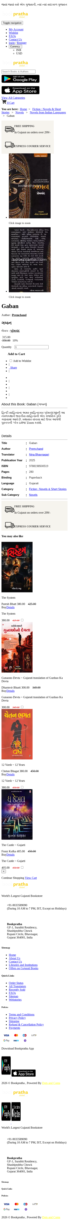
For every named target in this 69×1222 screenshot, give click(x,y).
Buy (3, 607)
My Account (16, 29)
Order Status (16, 983)
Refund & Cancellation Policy (26, 1024)
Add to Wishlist (22, 360)
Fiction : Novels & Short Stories (48, 489)
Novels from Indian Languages (48, 112)
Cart (10, 102)
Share (13, 367)
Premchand (19, 315)
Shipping (14, 1021)
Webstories (15, 999)
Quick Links (6, 1189)
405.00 (21, 851)
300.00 (25, 687)
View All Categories (13, 97)
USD (19, 53)
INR (18, 50)
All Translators (17, 986)
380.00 (21, 604)
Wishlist (13, 32)
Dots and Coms (51, 1083)
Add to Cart (15, 354)
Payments (14, 1027)
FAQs (12, 36)
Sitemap (13, 996)
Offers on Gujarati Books (23, 968)
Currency (15, 46)
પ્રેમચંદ (15, 330)
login (12, 42)
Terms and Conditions (21, 1014)
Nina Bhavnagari (39, 454)
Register (21, 42)
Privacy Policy (17, 1017)
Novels (19, 112)
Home (23, 109)
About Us (14, 958)
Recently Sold (17, 989)
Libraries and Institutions (23, 964)
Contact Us (15, 39)
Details (10, 607)
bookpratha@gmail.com (21, 916)
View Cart (31, 877)
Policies (4, 1196)
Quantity (7, 347)
